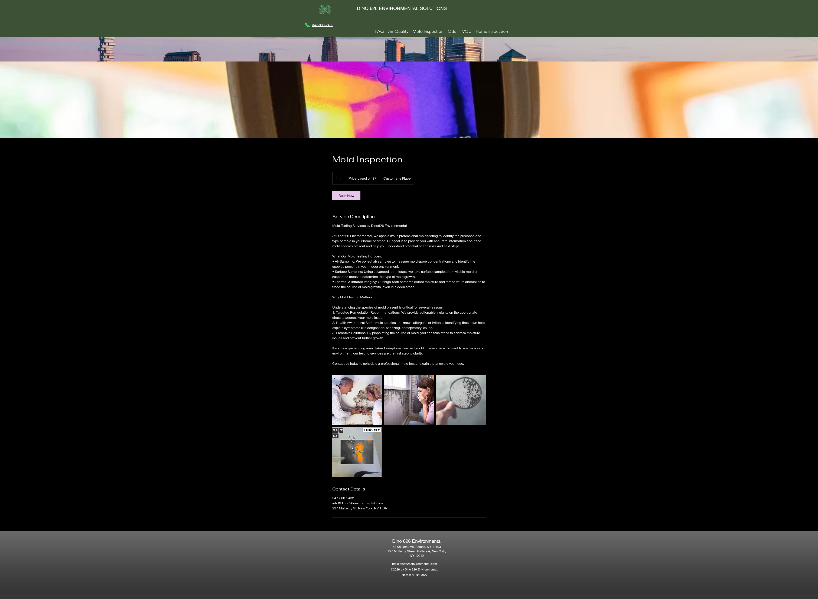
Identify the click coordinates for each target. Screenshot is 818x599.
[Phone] (307, 25)
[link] (346, 195)
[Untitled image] (357, 400)
